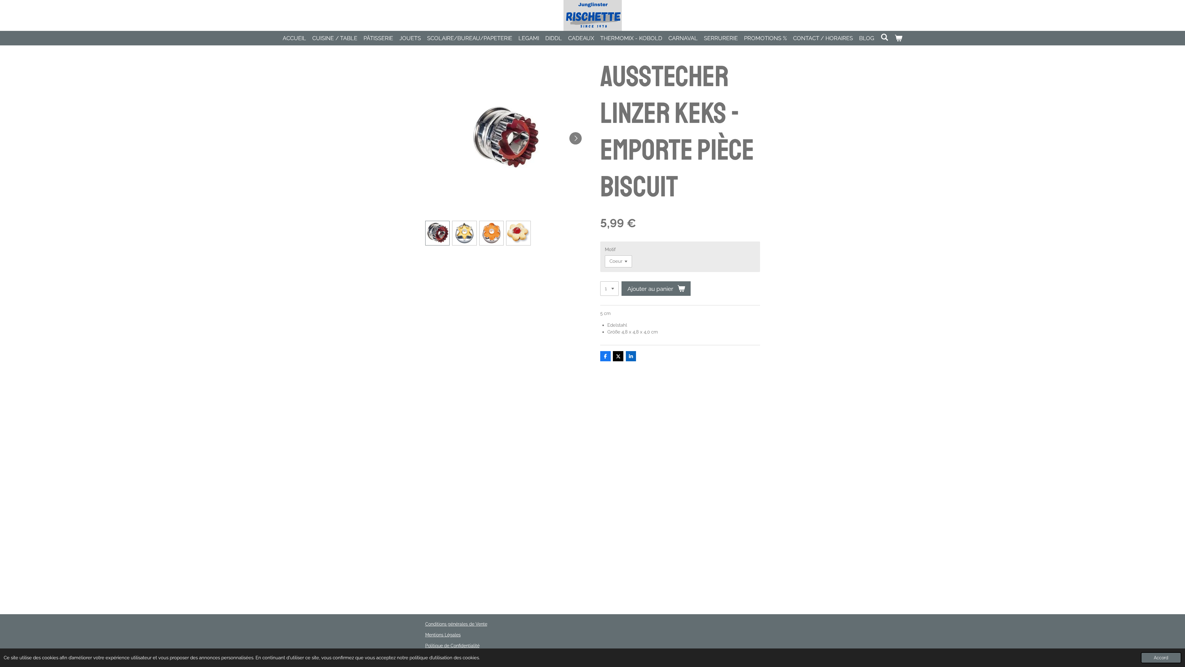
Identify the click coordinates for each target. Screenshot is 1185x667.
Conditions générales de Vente (456, 624)
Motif (610, 249)
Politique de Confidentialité (452, 645)
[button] (437, 233)
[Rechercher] (884, 37)
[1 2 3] (609, 288)
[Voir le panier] (898, 38)
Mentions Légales (443, 634)
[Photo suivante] (575, 138)
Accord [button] (1161, 657)
